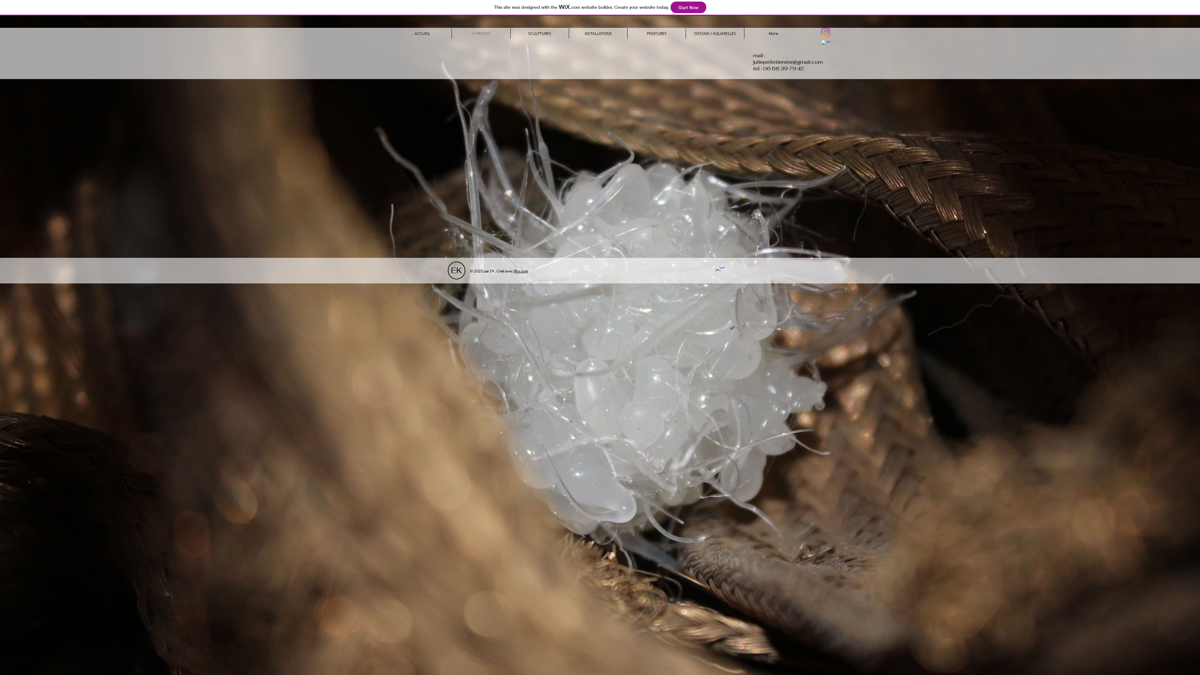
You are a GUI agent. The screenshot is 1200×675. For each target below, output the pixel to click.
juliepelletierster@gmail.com (788, 62)
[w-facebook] (825, 44)
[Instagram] (825, 32)
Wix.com (521, 271)
